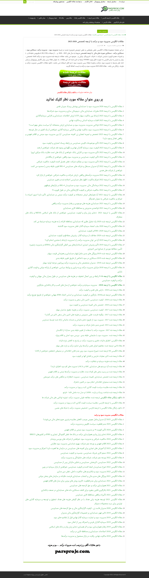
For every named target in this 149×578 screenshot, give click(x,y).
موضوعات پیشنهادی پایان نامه (91, 22)
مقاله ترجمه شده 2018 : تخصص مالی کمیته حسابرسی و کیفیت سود (95, 305)
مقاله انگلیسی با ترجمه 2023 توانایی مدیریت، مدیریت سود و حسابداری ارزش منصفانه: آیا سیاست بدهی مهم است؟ (75, 125)
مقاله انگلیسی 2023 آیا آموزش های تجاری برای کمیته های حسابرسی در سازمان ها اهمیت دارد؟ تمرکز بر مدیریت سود (75, 448)
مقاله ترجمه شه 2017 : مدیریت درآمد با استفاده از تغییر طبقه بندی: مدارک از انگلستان (89, 330)
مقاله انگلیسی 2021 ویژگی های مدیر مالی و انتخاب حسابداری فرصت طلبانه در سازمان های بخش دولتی (80, 476)
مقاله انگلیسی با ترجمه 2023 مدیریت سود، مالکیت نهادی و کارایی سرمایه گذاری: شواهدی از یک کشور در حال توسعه (75, 130)
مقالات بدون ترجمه (93, 18)
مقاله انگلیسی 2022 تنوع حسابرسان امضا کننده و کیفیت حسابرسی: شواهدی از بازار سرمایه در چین (82, 467)
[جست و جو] (24, 1)
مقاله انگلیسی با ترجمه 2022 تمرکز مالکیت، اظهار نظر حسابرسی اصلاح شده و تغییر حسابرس (84, 180)
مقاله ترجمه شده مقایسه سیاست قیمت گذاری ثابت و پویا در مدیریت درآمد (93, 387)
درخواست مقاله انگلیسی (74, 1)
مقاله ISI (61, 18)
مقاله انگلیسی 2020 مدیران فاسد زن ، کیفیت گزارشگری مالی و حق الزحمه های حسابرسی (86, 508)
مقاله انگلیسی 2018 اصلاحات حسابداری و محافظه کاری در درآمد (96, 531)
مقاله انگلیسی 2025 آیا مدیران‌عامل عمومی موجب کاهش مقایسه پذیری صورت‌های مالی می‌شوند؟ (82, 419)
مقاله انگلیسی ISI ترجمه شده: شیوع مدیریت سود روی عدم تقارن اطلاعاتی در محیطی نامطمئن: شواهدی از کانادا (78, 351)
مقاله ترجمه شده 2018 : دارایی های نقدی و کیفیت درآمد (100, 290)
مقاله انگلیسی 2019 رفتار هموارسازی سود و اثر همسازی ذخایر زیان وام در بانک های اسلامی (85, 527)
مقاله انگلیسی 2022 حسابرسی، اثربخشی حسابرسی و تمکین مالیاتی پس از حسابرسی (88, 462)
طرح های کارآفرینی (118, 22)
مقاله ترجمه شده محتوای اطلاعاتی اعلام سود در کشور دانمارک (97, 382)
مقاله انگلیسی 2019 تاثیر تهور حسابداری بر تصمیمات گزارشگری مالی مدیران (91, 513)
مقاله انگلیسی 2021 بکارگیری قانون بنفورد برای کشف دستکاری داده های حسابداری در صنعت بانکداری (81, 490)
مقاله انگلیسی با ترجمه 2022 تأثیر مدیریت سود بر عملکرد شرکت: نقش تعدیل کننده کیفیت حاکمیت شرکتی (79, 162)
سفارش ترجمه (111, 1)
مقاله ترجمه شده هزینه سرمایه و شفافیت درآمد (103, 361)
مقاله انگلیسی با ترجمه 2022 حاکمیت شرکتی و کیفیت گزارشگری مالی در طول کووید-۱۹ (87, 190)
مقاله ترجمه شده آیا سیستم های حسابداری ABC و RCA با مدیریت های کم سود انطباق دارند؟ (86, 366)
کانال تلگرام (88, 1)
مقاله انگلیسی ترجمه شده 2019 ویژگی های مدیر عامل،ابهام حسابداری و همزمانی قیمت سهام (85, 253)
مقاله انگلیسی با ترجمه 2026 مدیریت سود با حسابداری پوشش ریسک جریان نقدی (89, 106)
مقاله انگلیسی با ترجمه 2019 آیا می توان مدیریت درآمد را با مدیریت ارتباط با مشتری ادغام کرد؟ (83, 240)
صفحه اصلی (123, 18)
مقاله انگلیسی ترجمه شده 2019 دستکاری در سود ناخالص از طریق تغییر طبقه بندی (89, 258)
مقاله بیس (69, 18)
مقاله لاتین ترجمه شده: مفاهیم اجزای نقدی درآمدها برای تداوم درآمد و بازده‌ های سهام (89, 346)
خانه (123, 35)
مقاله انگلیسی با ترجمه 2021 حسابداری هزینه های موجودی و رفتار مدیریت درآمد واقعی (87, 203)
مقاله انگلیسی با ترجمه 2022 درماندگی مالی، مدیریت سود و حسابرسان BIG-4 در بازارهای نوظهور (83, 185)
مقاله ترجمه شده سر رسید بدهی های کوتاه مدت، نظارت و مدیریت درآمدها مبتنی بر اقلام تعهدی (85, 372)
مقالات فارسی (107, 22)
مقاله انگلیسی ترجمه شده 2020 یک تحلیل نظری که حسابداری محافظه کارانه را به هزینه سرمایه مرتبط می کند (78, 221)
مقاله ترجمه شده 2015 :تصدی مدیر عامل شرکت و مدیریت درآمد (97, 325)
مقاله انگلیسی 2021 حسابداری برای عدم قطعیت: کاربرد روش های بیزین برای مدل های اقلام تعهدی (82, 481)
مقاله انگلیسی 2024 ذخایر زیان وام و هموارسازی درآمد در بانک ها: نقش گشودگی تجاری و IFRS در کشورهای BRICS (76, 434)
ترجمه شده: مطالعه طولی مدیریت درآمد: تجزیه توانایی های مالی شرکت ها (82, 397)
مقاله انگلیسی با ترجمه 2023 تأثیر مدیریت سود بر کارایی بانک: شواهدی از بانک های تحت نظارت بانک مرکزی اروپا (76, 152)
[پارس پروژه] (112, 9)
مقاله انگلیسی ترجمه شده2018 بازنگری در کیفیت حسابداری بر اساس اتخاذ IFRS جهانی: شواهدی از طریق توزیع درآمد (74, 295)
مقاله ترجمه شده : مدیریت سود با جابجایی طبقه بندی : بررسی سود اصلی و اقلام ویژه (89, 335)
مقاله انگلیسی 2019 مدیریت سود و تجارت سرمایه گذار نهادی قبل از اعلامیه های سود (88, 517)
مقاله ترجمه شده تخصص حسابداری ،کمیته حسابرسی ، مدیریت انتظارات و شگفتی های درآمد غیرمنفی (82, 377)
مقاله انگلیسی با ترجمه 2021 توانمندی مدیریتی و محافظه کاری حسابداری (92, 208)
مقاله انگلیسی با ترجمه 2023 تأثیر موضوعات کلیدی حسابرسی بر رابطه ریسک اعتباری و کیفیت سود (82, 143)
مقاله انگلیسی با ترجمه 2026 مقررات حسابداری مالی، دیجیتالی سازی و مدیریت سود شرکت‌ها (84, 111)
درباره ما (122, 1)
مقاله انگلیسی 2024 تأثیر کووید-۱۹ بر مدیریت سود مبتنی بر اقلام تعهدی (93, 430)
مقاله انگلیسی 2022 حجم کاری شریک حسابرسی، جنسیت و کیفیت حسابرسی (91, 453)
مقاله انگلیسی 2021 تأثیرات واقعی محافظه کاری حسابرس (99, 495)
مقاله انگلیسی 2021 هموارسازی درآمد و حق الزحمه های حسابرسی (96, 485)
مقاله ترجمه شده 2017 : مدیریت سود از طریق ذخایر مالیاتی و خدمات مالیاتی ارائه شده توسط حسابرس (82, 320)
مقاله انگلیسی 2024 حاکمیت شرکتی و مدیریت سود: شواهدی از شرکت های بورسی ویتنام (86, 439)
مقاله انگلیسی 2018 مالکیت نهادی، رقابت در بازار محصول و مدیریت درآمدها (91, 536)
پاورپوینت (32, 18)
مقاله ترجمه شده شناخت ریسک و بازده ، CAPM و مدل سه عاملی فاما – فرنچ (92, 392)
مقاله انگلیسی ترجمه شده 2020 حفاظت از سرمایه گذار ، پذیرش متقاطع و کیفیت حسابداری (85, 235)
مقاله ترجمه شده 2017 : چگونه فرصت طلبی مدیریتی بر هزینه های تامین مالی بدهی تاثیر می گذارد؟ (83, 315)
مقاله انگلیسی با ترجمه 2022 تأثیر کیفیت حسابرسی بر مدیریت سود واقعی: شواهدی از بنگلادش (83, 157)
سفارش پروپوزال (99, 1)
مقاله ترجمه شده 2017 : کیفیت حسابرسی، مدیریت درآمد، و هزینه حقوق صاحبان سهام (89, 310)
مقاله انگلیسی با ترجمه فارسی (110, 18)
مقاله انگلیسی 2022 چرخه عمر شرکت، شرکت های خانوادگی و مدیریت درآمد (91, 458)
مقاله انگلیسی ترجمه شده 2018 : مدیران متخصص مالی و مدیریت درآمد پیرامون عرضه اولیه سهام (82, 263)
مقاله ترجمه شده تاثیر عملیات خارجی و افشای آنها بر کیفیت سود (97, 356)
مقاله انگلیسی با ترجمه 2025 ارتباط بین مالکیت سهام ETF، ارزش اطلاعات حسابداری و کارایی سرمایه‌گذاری (79, 116)
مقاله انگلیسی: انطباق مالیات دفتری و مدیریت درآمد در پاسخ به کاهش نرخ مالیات (90, 341)
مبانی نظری (42, 18)
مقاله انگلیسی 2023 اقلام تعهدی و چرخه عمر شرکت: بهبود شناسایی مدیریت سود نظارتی (86, 444)
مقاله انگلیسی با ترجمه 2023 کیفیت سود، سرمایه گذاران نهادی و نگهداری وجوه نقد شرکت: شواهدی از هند (79, 148)
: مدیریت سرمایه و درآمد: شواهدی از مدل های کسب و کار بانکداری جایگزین (79, 285)
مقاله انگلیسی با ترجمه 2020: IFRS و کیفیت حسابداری (100, 231)
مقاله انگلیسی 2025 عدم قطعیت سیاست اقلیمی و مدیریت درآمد (96, 424)
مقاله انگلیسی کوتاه (79, 18)
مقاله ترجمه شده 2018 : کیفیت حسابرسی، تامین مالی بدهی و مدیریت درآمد (92, 300)
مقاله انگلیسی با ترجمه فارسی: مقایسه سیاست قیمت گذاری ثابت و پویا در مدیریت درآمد (87, 403)
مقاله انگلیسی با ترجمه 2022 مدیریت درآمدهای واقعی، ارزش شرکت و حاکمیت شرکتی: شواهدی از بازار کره (79, 175)
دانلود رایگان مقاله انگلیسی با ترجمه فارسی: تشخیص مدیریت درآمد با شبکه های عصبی (88, 408)
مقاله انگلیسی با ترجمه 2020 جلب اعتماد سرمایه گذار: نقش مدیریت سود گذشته (90, 226)
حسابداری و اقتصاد (97, 35)
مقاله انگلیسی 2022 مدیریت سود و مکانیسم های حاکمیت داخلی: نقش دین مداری (89, 471)
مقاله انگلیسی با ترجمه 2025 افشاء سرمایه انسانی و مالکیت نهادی (95, 120)
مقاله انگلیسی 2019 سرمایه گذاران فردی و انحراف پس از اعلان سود (95, 522)
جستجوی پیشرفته (58, 1)
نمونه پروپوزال (52, 18)
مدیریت (109, 46)
